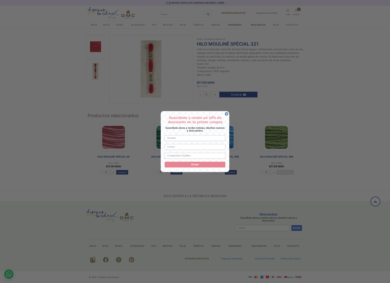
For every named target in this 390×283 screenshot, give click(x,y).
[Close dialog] (226, 113)
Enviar (195, 164)
